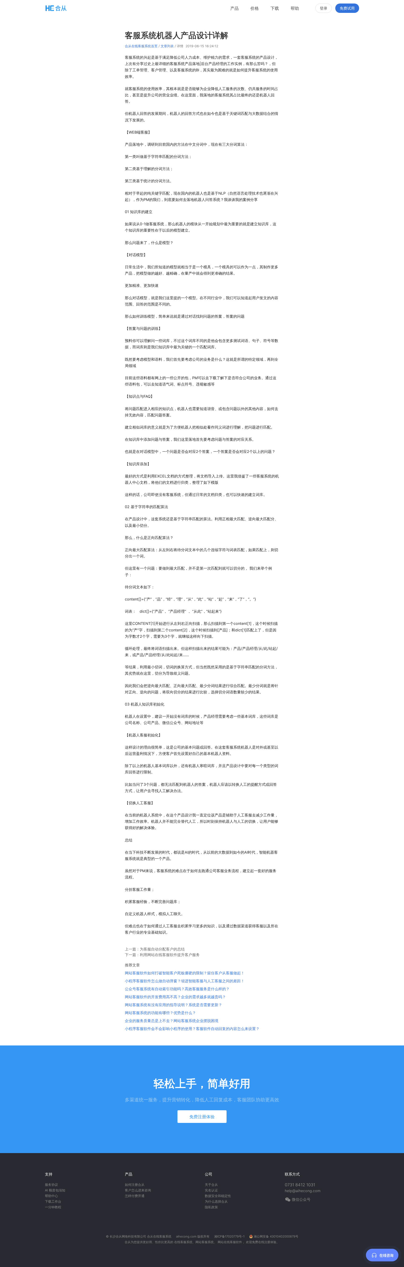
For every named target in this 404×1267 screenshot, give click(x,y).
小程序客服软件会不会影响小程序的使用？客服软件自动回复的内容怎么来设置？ (192, 1028)
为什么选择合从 (216, 1201)
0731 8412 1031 (300, 1184)
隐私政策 (211, 1207)
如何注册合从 (134, 1185)
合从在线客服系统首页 (141, 46)
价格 (254, 8)
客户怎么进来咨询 (138, 1190)
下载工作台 (53, 1201)
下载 (275, 8)
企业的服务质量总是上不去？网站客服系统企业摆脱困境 (171, 1020)
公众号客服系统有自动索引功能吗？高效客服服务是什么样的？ (177, 989)
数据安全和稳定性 (218, 1196)
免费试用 (347, 8)
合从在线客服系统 (159, 1236)
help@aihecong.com (303, 1190)
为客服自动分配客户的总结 (162, 949)
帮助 (295, 8)
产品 (234, 8)
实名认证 (211, 1190)
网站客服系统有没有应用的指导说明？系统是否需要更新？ (173, 1004)
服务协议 (51, 1185)
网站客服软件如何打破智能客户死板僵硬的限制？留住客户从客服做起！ (185, 973)
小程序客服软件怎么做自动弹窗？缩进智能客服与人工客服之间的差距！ (185, 981)
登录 (323, 8)
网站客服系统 (204, 1242)
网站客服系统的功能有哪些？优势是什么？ (160, 1012)
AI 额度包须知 (55, 1190)
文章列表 (167, 46)
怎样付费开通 (134, 1196)
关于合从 (211, 1185)
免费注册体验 (202, 1116)
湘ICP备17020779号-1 (229, 1236)
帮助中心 (51, 1196)
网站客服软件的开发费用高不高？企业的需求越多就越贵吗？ (175, 996)
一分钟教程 (53, 1207)
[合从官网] (56, 8)
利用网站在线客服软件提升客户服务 (170, 954)
